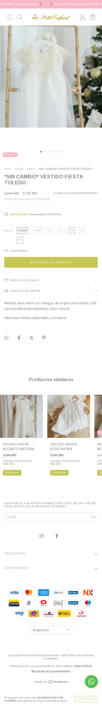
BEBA (31, 168)
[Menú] (9, 18)
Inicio (7, 168)
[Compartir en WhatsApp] (6, 337)
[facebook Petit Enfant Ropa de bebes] (57, 536)
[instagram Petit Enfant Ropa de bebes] (41, 536)
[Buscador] (19, 18)
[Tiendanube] (51, 682)
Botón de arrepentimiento (51, 671)
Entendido (86, 699)
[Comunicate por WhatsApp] (91, 681)
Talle (8, 230)
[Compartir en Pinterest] (44, 338)
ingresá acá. (84, 666)
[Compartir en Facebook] (19, 338)
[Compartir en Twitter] (32, 338)
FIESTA (19, 168)
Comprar (12, 472)
